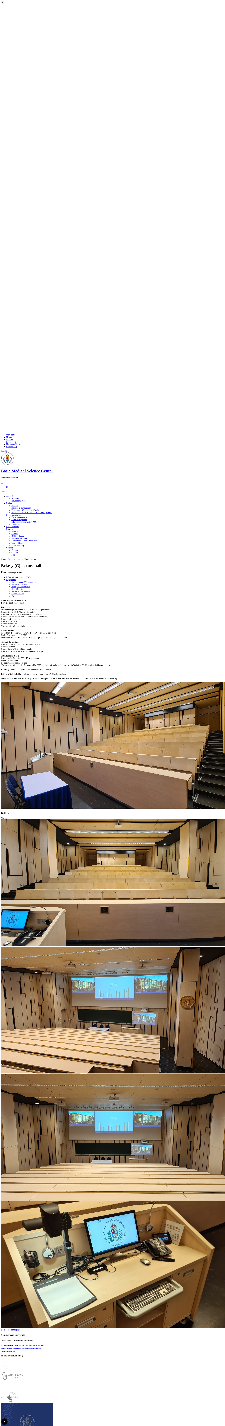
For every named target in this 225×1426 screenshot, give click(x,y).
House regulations (18, 501)
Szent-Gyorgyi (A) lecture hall (23, 582)
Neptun (9, 437)
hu (7, 487)
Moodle (9, 439)
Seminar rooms (17, 594)
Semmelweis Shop (19, 538)
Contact (9, 548)
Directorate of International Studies (25, 510)
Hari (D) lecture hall (19, 589)
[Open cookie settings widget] (4, 1421)
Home (3, 559)
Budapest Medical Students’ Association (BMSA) (31, 512)
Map (13, 555)
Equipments (16, 524)
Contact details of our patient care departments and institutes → (21, 1348)
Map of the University (8, 1351)
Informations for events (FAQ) (23, 522)
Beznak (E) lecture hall (20, 591)
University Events (13, 444)
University (10, 435)
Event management (14, 515)
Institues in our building (21, 508)
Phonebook (11, 442)
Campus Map (11, 446)
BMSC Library (17, 536)
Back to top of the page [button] (10, 1330)
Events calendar (12, 527)
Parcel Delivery (17, 545)
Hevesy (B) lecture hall (20, 584)
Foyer (13, 596)
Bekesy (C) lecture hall (20, 587)
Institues (9, 503)
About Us (10, 496)
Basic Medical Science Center (27, 471)
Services (9, 529)
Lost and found (17, 543)
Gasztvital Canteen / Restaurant (24, 541)
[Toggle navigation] (2, 483)
